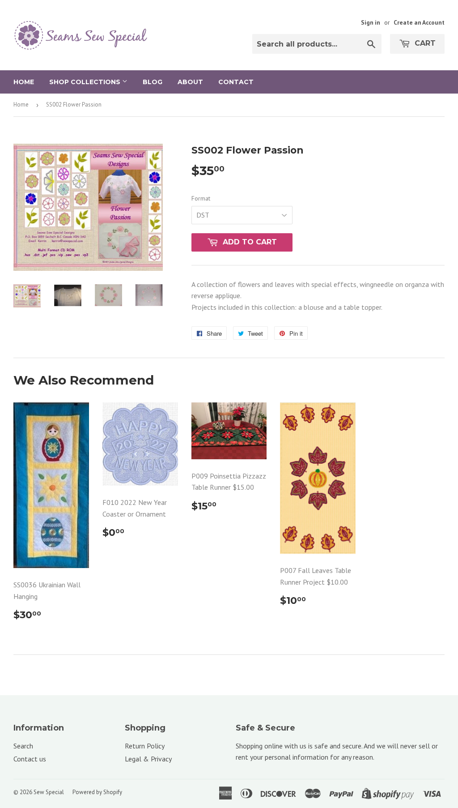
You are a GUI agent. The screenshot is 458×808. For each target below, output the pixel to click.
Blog (152, 82)
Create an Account (419, 22)
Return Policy (145, 745)
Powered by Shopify (97, 792)
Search (23, 745)
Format (200, 198)
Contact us (29, 758)
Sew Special (49, 792)
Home (23, 82)
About (190, 82)
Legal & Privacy (148, 758)
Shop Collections (85, 82)
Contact (236, 82)
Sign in (370, 22)
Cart (424, 43)
